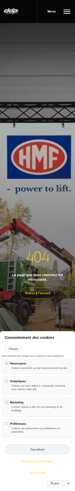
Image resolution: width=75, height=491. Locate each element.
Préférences (18, 423)
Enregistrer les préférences (37, 461)
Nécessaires (18, 363)
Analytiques (18, 381)
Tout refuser (37, 449)
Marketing (16, 402)
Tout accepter (37, 472)
